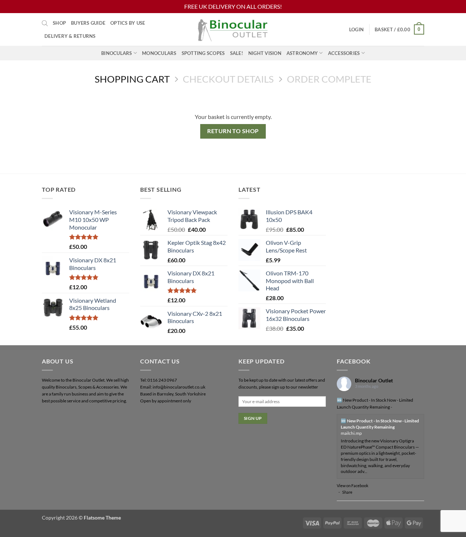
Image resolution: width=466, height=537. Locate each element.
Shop (59, 23)
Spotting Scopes (203, 53)
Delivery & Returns (70, 36)
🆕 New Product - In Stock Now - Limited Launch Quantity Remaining (380, 424)
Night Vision (264, 53)
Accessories (344, 53)
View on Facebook (352, 485)
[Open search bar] (45, 23)
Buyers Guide (88, 23)
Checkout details (228, 78)
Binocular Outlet (374, 380)
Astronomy (302, 53)
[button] (356, 29)
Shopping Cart (132, 78)
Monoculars (159, 53)
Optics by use (127, 23)
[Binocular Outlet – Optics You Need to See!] (233, 29)
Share (347, 492)
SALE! (236, 53)
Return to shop (233, 131)
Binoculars (116, 53)
